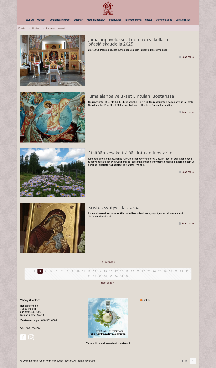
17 (116, 271)
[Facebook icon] (182, 360)
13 (94, 271)
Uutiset (36, 28)
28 (176, 271)
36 (116, 276)
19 (127, 271)
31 (89, 276)
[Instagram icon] (186, 360)
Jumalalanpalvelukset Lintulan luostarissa (131, 96)
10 (78, 271)
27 (170, 271)
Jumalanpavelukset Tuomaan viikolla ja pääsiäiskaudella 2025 (128, 41)
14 (99, 271)
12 (89, 271)
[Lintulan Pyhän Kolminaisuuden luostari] (108, 8)
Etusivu (22, 28)
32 (94, 276)
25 (159, 271)
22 (143, 271)
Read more (188, 56)
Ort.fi (146, 300)
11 (83, 271)
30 (186, 271)
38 (127, 276)
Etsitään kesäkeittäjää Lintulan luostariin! (131, 153)
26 (165, 271)
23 (148, 271)
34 (105, 276)
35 (110, 276)
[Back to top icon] (193, 361)
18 (121, 271)
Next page (106, 282)
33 (99, 276)
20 (132, 271)
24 (154, 271)
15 (105, 271)
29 (181, 271)
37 (121, 276)
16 (110, 271)
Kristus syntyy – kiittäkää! (114, 207)
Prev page (109, 261)
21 (138, 271)
